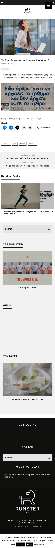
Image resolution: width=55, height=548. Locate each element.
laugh (22, 143)
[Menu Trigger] (48, 5)
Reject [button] (29, 544)
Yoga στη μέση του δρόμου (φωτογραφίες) (27, 166)
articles (6, 143)
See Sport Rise (27, 288)
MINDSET (5, 69)
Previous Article (27, 155)
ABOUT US (13, 521)
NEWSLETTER (42, 521)
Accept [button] (20, 544)
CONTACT (27, 521)
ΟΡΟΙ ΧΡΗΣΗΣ (29, 522)
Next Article (27, 162)
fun (14, 143)
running (32, 143)
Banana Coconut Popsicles (27, 399)
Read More (39, 544)
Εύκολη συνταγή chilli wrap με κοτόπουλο (27, 158)
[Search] (53, 2)
